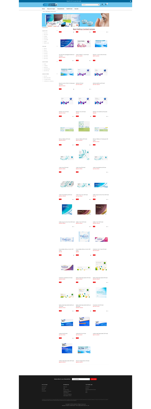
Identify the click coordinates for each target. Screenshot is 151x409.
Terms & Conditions (67, 394)
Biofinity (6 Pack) (79, 83)
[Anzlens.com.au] (50, 4)
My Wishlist (44, 391)
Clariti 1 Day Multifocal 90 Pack (65, 194)
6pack (45, 50)
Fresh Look (46, 43)
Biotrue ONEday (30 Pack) (64, 139)
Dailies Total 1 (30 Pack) (81, 222)
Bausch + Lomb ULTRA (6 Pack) (99, 54)
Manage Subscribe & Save (91, 389)
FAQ (64, 388)
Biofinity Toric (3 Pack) (64, 111)
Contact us (88, 386)
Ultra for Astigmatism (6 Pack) (82, 360)
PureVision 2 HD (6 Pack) (98, 305)
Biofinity (46, 38)
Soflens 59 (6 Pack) (63, 333)
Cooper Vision (47, 79)
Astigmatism (47, 69)
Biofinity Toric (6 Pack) (81, 111)
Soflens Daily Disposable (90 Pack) (66, 360)
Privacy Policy (66, 389)
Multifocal (46, 70)
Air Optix (46, 34)
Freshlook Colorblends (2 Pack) (65, 277)
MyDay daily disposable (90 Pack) (100, 277)
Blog (86, 392)
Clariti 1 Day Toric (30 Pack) (82, 194)
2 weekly (46, 65)
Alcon (45, 76)
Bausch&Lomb (47, 77)
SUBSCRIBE (93, 379)
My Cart (43, 389)
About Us (65, 386)
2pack (45, 48)
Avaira (45, 36)
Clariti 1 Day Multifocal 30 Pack (99, 167)
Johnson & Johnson (48, 81)
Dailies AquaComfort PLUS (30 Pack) (101, 194)
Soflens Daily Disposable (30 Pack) (100, 333)
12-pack (46, 53)
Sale (86, 391)
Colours (46, 39)
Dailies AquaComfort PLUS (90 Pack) (67, 222)
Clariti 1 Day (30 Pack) (63, 167)
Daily (45, 64)
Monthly (46, 67)
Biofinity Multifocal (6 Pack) (99, 83)
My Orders (44, 388)
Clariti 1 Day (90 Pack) (80, 167)
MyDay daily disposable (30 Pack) (83, 277)
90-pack (46, 58)
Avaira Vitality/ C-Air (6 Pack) (82, 54)
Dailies (45, 41)
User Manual (65, 392)
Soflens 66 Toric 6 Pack (81, 333)
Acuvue (45, 33)
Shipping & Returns (67, 391)
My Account (44, 386)
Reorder (87, 388)
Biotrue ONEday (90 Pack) (81, 139)
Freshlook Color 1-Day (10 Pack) (99, 249)
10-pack (46, 51)
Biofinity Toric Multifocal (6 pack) (100, 111)
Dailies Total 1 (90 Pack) (98, 222)
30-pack (46, 56)
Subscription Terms (67, 395)
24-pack (46, 55)
